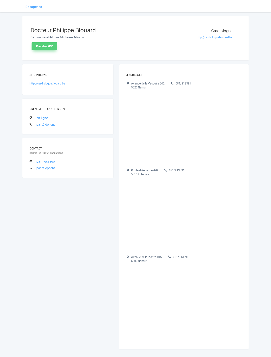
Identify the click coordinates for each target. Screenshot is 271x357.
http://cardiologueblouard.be (215, 37)
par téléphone (46, 124)
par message (46, 161)
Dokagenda (33, 7)
